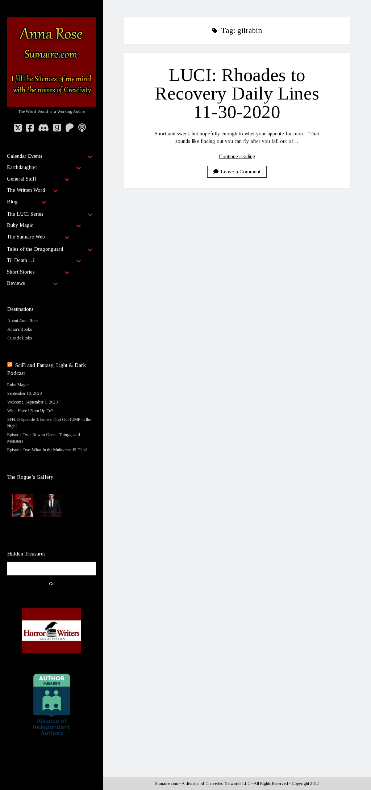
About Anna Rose (22, 320)
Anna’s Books (19, 329)
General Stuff (21, 179)
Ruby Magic (20, 225)
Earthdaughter (22, 167)
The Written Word (26, 190)
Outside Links (19, 338)
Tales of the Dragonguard (35, 249)
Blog (12, 201)
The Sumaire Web (26, 237)
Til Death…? (21, 260)
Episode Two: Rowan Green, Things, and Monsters (43, 438)
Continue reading (237, 156)
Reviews (16, 283)
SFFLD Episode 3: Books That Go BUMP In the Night (49, 422)
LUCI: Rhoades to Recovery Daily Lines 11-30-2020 (237, 93)
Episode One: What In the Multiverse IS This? (47, 449)
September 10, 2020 (24, 393)
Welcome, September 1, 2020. (33, 402)
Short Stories (21, 272)
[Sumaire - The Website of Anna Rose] (51, 104)
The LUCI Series (25, 214)
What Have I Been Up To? (30, 410)
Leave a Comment (240, 171)
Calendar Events (24, 156)
